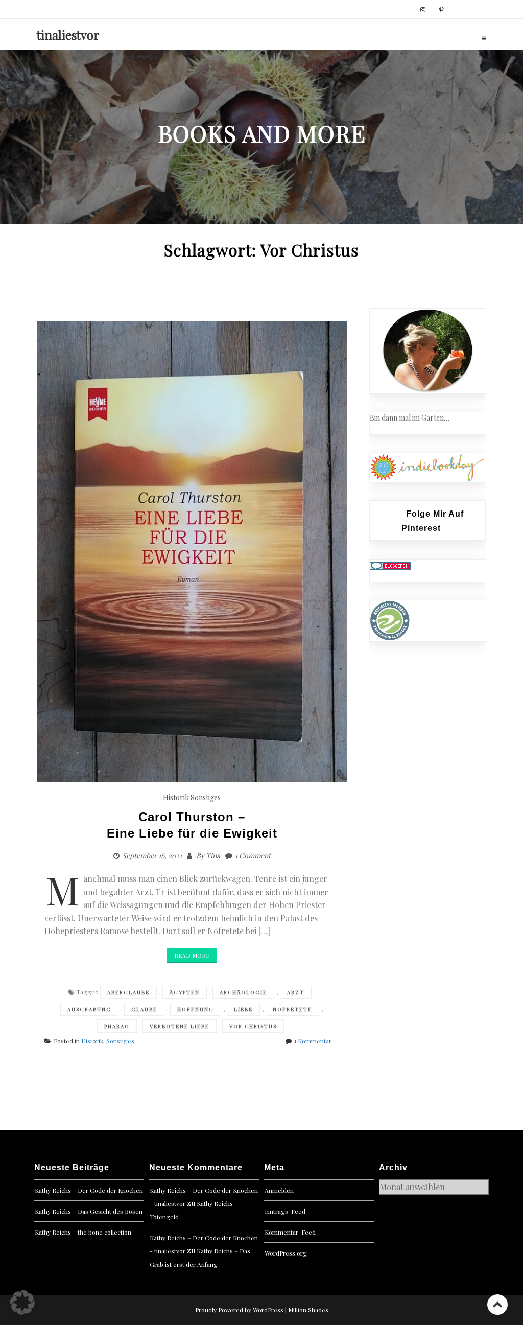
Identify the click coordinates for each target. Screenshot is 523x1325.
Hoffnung (195, 1009)
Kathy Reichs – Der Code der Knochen (89, 1190)
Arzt (295, 992)
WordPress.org (286, 1253)
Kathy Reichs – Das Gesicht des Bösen (88, 1211)
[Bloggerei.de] (390, 565)
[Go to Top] (497, 1304)
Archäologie (243, 992)
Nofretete (292, 1009)
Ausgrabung (89, 1009)
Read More (191, 955)
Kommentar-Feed (290, 1232)
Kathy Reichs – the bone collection (83, 1232)
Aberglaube (128, 992)
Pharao (117, 1026)
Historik (176, 797)
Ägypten (185, 992)
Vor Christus (253, 1026)
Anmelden (279, 1190)
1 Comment (253, 856)
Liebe (243, 1009)
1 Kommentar (312, 1041)
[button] (22, 1302)
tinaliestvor (68, 35)
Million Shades (308, 1310)
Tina (213, 856)
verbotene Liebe (179, 1026)
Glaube (144, 1009)
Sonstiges (206, 797)
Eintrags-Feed (285, 1211)
